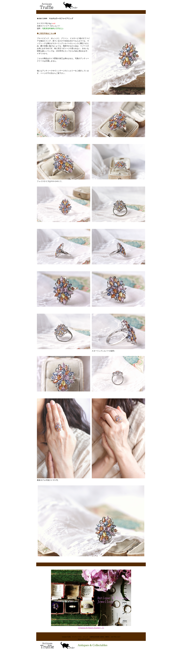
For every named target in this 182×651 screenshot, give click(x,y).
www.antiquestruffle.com (97, 639)
